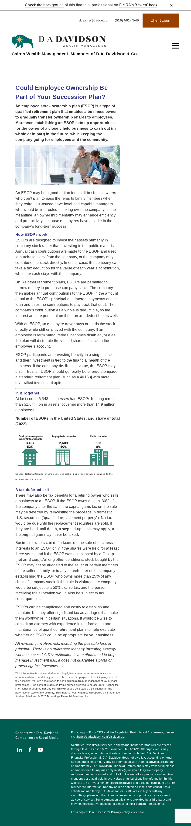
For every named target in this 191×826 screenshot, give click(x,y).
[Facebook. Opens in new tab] (30, 750)
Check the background (44, 5)
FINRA (127, 749)
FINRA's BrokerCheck (138, 5)
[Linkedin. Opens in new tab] (19, 750)
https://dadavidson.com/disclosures (100, 736)
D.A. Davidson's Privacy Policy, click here (116, 812)
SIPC (135, 749)
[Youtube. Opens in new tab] (40, 750)
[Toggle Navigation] (175, 46)
